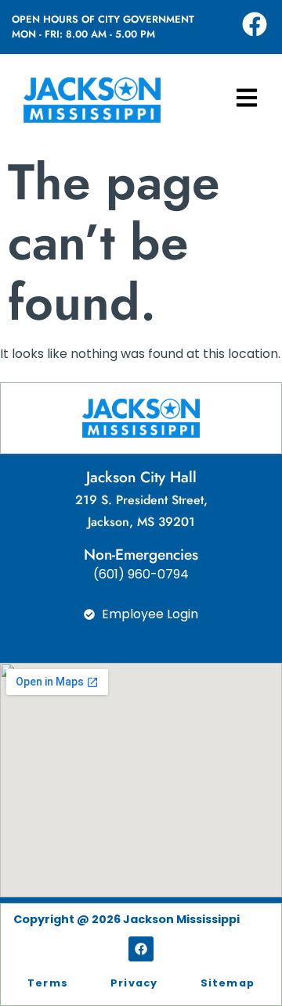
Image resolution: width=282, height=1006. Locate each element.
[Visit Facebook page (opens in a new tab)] (254, 24)
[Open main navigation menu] (246, 97)
